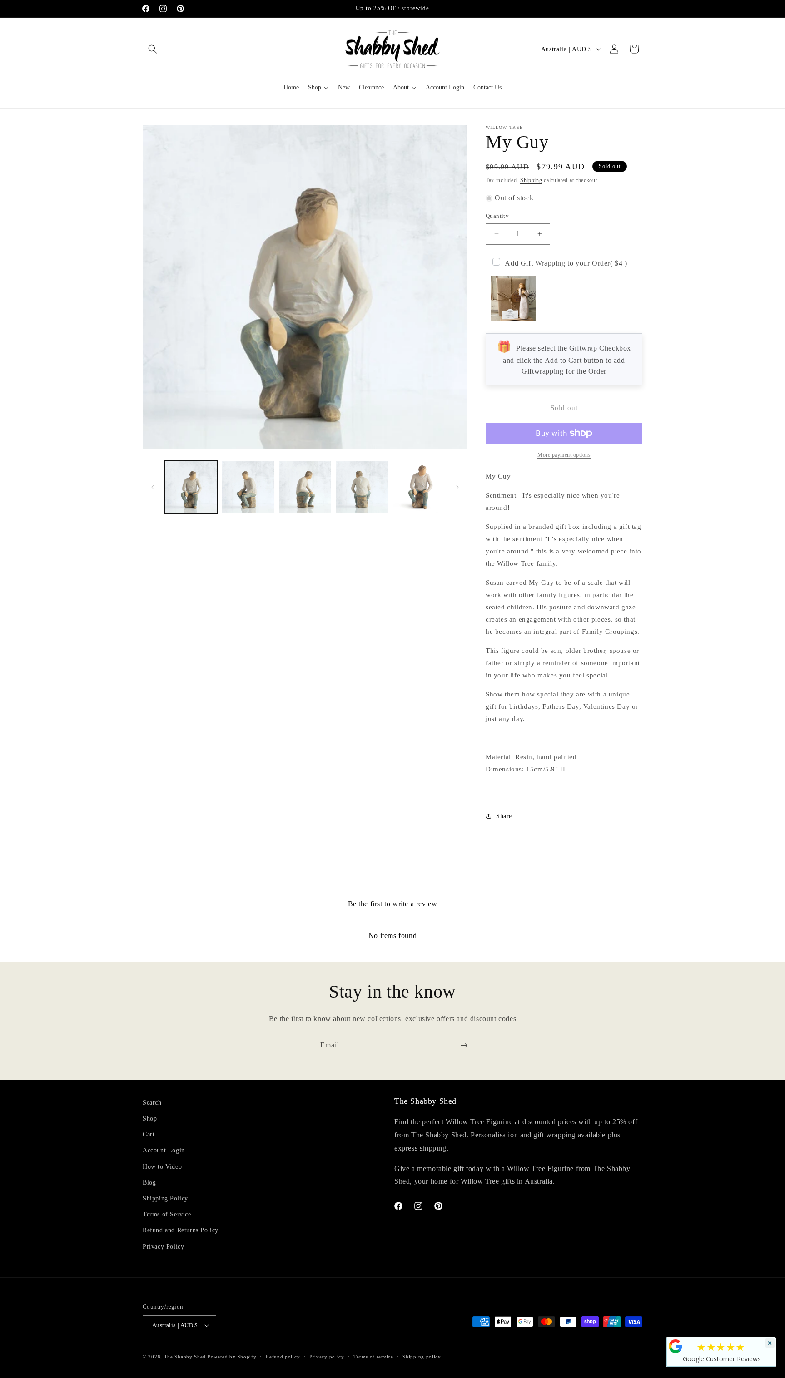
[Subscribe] (464, 1045)
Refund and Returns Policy (181, 1230)
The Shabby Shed (185, 1357)
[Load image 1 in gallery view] (191, 487)
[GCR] (675, 1346)
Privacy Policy (163, 1246)
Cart (148, 1134)
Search (152, 1102)
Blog (149, 1182)
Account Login (164, 1150)
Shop (150, 1118)
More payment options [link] (564, 455)
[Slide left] (153, 487)
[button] (153, 49)
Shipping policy (421, 1356)
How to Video (162, 1166)
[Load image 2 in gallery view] (248, 487)
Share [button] (504, 816)
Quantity (497, 215)
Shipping (531, 180)
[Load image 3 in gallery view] (305, 487)
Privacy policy (326, 1356)
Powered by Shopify (232, 1357)
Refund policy (283, 1356)
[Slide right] (457, 487)
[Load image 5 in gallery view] (419, 487)
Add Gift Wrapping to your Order (566, 263)
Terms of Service (167, 1214)
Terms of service (373, 1356)
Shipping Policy (165, 1198)
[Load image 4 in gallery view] (362, 487)
